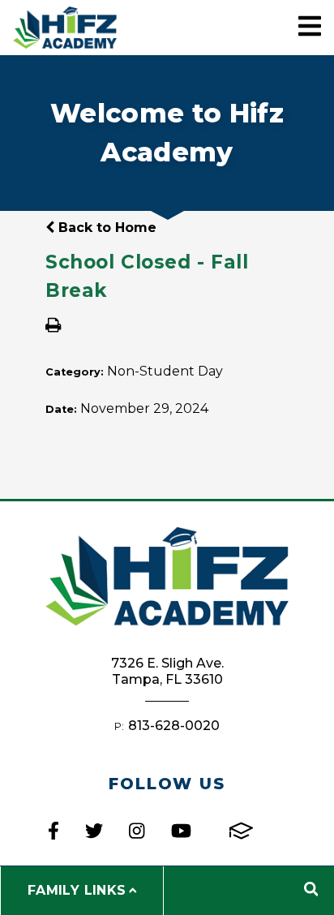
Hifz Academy (65, 27)
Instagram (136, 831)
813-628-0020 (174, 725)
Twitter (94, 831)
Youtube (181, 831)
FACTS (241, 831)
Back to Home (105, 227)
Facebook (53, 831)
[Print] (53, 326)
